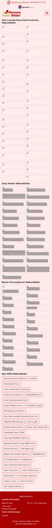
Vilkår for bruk (7, 503)
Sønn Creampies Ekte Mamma (17, 465)
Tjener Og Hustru (11, 470)
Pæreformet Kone (11, 384)
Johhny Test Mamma (13, 395)
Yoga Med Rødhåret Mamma (16, 438)
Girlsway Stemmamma (13, 427)
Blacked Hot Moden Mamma (16, 454)
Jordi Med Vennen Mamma (15, 378)
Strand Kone (9, 476)
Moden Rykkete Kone (13, 405)
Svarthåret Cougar (34, 405)
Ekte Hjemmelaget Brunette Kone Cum (21, 416)
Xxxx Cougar (32, 422)
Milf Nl (33, 378)
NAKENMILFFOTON (38, 2)
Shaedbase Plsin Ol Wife (14, 432)
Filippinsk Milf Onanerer (13, 422)
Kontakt (5, 515)
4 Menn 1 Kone (10, 481)
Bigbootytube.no (26, 496)
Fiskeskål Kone (38, 454)
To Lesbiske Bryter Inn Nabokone (18, 459)
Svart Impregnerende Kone (15, 400)
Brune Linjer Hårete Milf (37, 427)
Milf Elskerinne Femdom (14, 411)
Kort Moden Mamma (27, 476)
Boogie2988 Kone (33, 395)
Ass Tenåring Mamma (13, 486)
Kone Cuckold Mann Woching (16, 389)
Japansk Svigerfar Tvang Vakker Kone (19, 443)
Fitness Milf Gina (11, 449)
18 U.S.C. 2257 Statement (37, 503)
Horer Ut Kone (26, 481)
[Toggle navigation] (47, 13)
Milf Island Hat (27, 449)
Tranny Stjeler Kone (30, 470)
